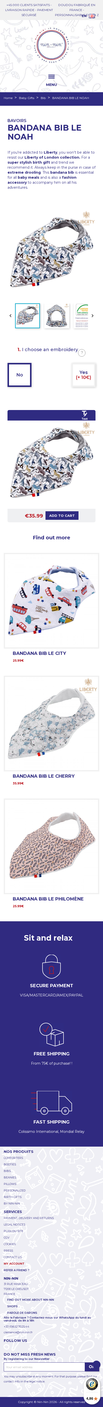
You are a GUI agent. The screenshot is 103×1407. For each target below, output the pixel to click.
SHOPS (12, 1306)
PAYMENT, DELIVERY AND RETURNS (29, 1218)
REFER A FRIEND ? (17, 1270)
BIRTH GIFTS (13, 1197)
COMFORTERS (13, 1158)
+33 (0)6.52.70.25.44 (16, 1326)
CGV (7, 1237)
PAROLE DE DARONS (22, 1313)
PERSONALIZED (15, 1190)
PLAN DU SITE (13, 1231)
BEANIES (10, 1177)
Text (85, 419)
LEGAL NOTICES (14, 1224)
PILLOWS (10, 1184)
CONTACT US (13, 1257)
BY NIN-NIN (12, 1203)
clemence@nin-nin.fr (18, 1332)
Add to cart (62, 516)
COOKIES (10, 1244)
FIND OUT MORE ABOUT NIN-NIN (30, 1299)
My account (14, 1263)
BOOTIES (10, 1164)
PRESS (8, 1250)
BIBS (7, 1171)
